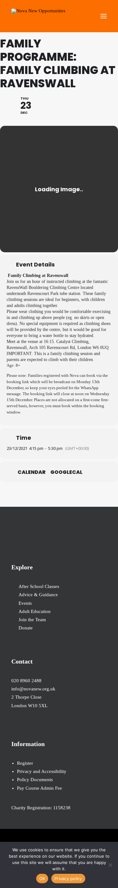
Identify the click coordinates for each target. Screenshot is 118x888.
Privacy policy (68, 878)
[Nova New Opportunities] (38, 16)
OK (42, 878)
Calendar (32, 472)
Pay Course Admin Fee (39, 788)
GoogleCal (66, 472)
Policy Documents (35, 779)
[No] (110, 865)
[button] (103, 16)
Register (25, 763)
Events (25, 603)
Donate (26, 627)
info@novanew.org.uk (33, 688)
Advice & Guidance (38, 594)
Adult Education (35, 611)
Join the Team (32, 619)
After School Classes (39, 586)
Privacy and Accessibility (41, 771)
